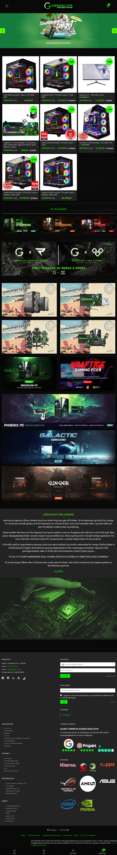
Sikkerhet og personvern (52, 835)
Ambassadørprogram (13, 806)
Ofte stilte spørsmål (88, 835)
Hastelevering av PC (12, 788)
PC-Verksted (10, 786)
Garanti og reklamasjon (12, 763)
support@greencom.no (14, 669)
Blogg (76, 835)
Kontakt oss (8, 758)
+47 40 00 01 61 (12, 666)
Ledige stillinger (11, 811)
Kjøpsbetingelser (34, 835)
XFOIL (8, 813)
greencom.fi (10, 821)
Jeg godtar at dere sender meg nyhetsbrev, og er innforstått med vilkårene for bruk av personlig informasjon (87, 697)
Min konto (7, 728)
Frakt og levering (9, 766)
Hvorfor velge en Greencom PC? (16, 783)
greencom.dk (10, 818)
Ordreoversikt (8, 731)
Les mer (112, 702)
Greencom (66, 715)
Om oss (6, 736)
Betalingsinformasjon (13, 791)
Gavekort (7, 733)
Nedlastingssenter (11, 793)
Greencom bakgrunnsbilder (13, 743)
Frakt (23, 835)
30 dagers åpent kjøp (11, 761)
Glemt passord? (110, 676)
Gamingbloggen (9, 741)
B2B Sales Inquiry (11, 808)
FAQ (5, 768)
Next (114, 30)
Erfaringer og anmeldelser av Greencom (17, 738)
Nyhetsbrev (67, 835)
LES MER (58, 571)
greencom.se (10, 816)
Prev (2, 30)
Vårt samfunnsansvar (11, 771)
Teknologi (7, 746)
